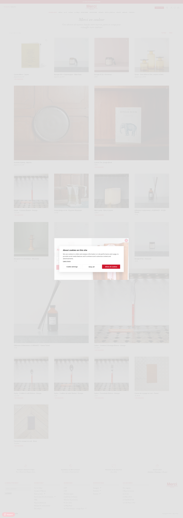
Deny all (92, 267)
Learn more (67, 261)
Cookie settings (72, 267)
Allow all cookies (111, 267)
